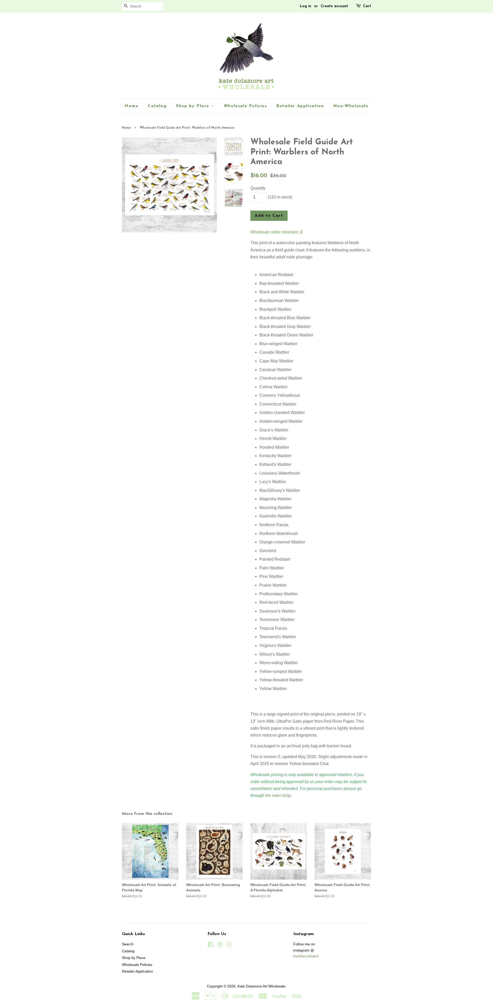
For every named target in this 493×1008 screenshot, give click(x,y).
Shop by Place (193, 106)
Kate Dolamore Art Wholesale (261, 986)
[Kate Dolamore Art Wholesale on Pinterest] (220, 945)
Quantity (258, 188)
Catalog (157, 106)
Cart (367, 6)
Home (131, 106)
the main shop (278, 795)
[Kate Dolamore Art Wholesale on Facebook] (210, 945)
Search (128, 944)
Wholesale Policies (245, 106)
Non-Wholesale (350, 106)
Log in (305, 6)
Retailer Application (300, 106)
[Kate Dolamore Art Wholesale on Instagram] (229, 945)
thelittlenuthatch (306, 956)
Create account (334, 6)
